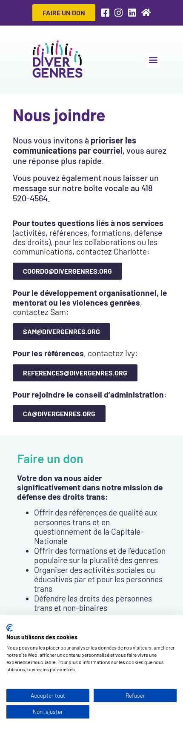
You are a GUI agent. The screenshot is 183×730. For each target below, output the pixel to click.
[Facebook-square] (105, 12)
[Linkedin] (131, 12)
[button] (153, 60)
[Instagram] (118, 12)
